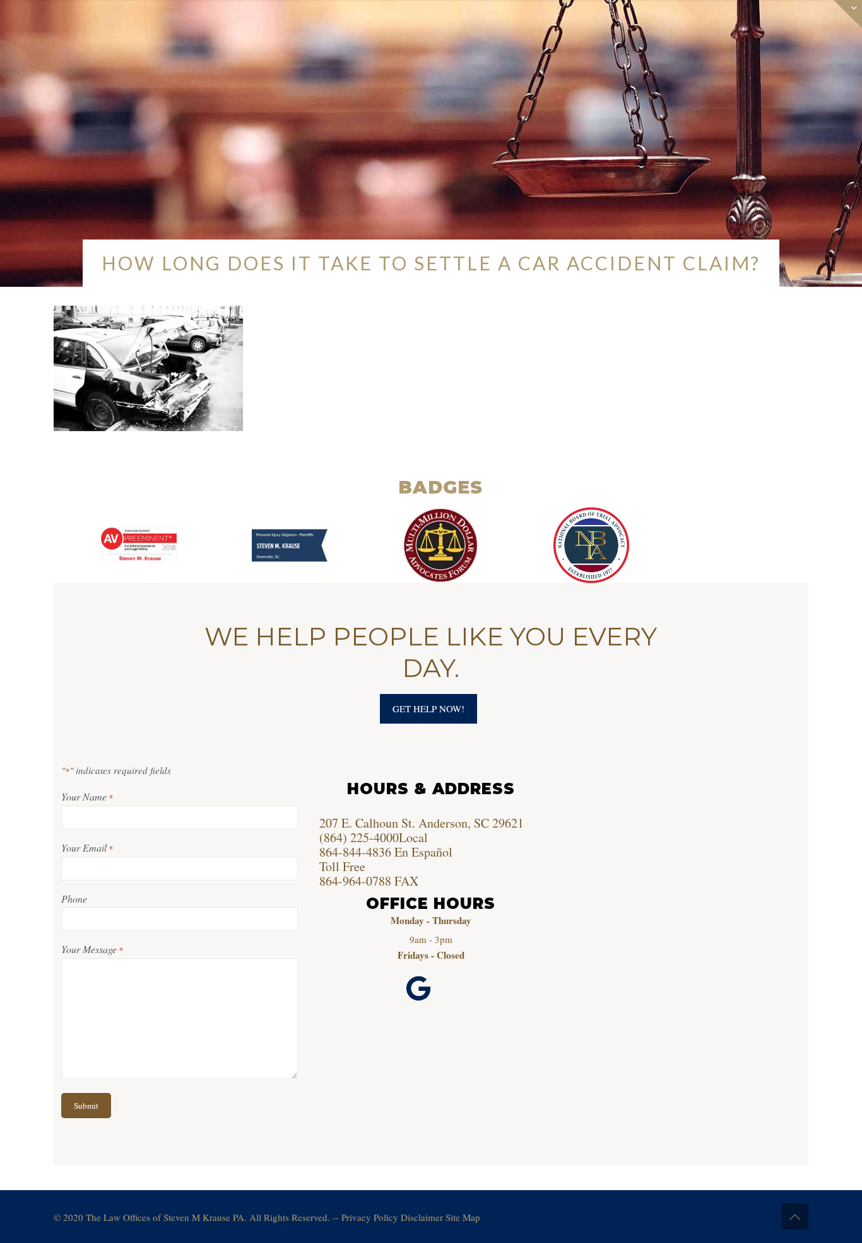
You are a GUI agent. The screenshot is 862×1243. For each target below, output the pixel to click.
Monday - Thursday (431, 920)
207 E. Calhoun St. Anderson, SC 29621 (421, 822)
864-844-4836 (355, 851)
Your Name (87, 796)
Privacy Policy (369, 1217)
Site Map (463, 1217)
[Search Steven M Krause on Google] (418, 989)
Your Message (92, 949)
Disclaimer (422, 1217)
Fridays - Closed (431, 955)
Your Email (87, 847)
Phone (74, 898)
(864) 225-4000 (359, 837)
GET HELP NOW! (428, 708)
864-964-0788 (355, 880)
